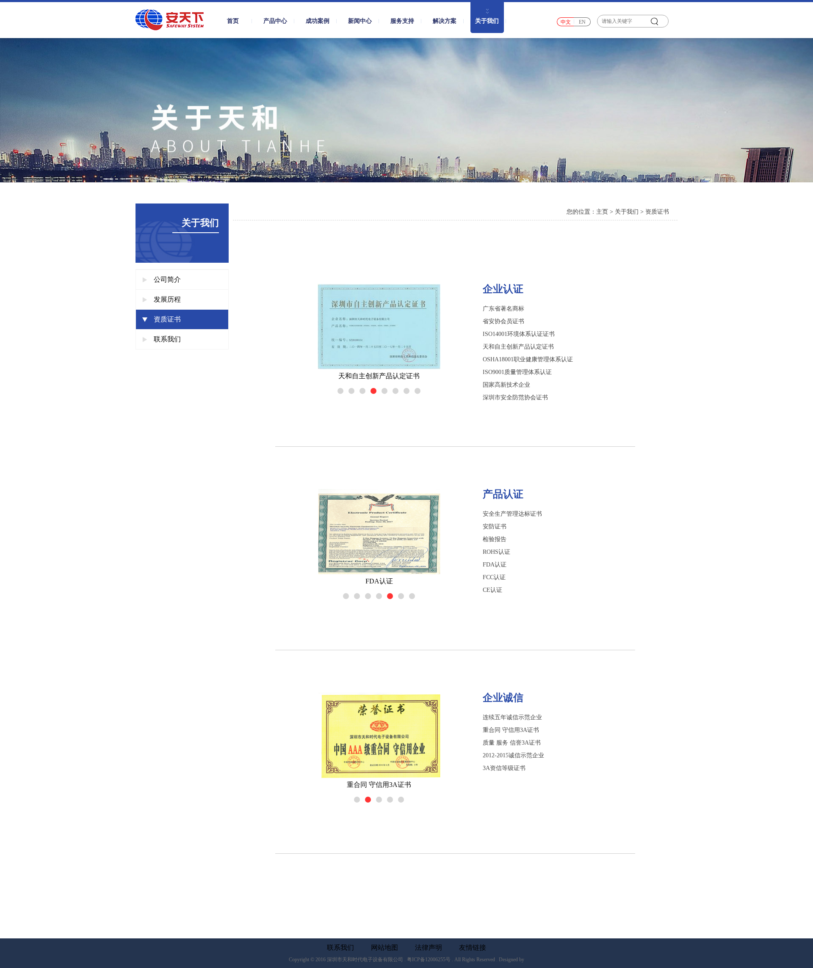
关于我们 (627, 212)
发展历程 (167, 299)
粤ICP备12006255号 (429, 959)
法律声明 (428, 947)
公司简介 (167, 279)
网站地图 (384, 947)
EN (582, 22)
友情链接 (472, 947)
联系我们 (167, 339)
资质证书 (167, 319)
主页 (602, 212)
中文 (566, 22)
